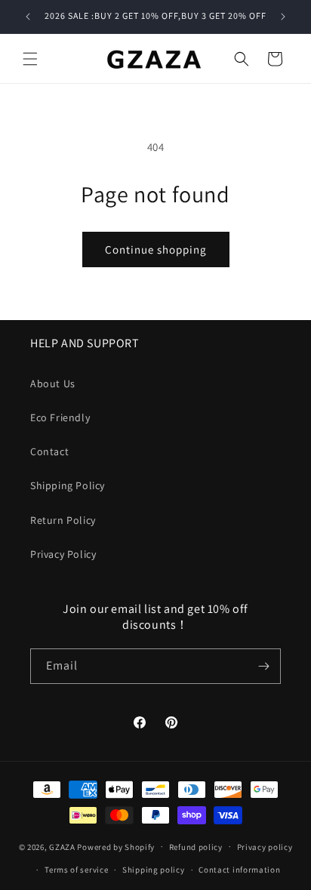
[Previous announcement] (28, 16)
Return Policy (63, 520)
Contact (49, 451)
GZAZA (62, 846)
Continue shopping (156, 249)
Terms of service (76, 869)
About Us (52, 383)
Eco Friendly (60, 417)
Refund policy (196, 847)
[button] (30, 58)
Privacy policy (265, 847)
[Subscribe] (263, 666)
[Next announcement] (283, 16)
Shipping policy (153, 869)
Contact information (239, 869)
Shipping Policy (67, 485)
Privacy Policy (63, 554)
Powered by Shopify (116, 846)
